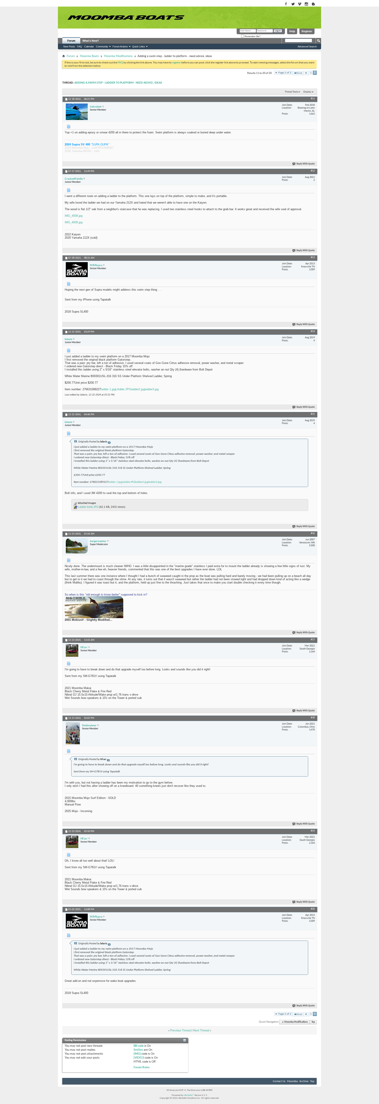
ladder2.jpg (138, 389)
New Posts (69, 46)
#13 (313, 257)
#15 (313, 414)
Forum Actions (120, 46)
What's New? (90, 40)
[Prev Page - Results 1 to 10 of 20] (306, 73)
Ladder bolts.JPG (88, 506)
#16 (313, 533)
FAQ (79, 46)
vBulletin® (189, 1095)
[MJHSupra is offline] (77, 269)
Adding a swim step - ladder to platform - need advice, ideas (118, 82)
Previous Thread (180, 1030)
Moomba (292, 1081)
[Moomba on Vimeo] (299, 4)
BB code (139, 1045)
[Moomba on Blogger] (315, 4)
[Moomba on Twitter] (293, 4)
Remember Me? (252, 36)
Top (313, 1022)
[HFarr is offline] (72, 650)
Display (307, 91)
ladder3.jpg (152, 389)
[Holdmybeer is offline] (73, 733)
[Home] (126, 18)
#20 (313, 909)
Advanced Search (307, 46)
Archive (303, 1081)
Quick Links (138, 46)
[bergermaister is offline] (77, 545)
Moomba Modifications (118, 56)
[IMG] (137, 1053)
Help (292, 31)
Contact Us (279, 1081)
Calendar (89, 46)
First (299, 73)
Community (102, 46)
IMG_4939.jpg (73, 222)
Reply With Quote (306, 164)
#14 (313, 331)
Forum (71, 40)
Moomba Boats (89, 56)
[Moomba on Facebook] (286, 4)
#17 (313, 639)
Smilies (138, 1049)
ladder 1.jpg (108, 389)
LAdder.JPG (123, 389)
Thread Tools (291, 91)
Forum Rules (142, 1067)
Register (307, 31)
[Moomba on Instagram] (306, 4)
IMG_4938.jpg (73, 215)
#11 (313, 98)
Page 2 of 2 (284, 72)
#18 (313, 717)
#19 (313, 831)
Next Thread (201, 1030)
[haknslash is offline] (77, 112)
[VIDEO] (139, 1057)
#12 (313, 171)
